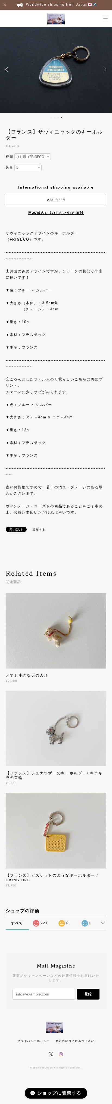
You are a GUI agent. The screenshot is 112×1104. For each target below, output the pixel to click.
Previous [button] (8, 69)
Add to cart (56, 200)
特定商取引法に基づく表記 (75, 1040)
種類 (9, 157)
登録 (88, 994)
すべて (17, 923)
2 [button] (54, 117)
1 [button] (51, 117)
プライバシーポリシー (33, 1040)
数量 (9, 168)
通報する (38, 529)
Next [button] (104, 69)
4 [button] (61, 117)
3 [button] (58, 117)
